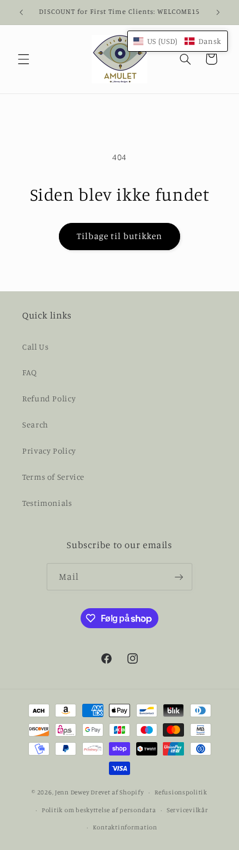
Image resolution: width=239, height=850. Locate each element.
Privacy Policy (49, 450)
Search (35, 424)
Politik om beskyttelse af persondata (99, 810)
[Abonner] (179, 576)
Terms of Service (53, 476)
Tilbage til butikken (120, 236)
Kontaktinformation (125, 827)
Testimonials (47, 503)
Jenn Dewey (72, 792)
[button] (23, 59)
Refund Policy (49, 398)
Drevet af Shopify (117, 792)
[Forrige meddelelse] (21, 12)
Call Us (35, 346)
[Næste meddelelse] (218, 12)
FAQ (29, 372)
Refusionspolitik (181, 792)
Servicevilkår (187, 810)
